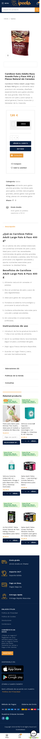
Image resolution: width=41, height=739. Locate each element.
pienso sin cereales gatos (21, 196)
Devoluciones (6, 620)
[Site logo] (21, 3)
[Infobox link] (20, 562)
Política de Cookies (9, 616)
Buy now (20, 149)
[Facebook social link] (13, 200)
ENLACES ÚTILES (8, 609)
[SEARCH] (37, 9)
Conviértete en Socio (8, 631)
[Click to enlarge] (7, 55)
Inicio (6, 19)
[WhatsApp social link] (15, 200)
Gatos (13, 19)
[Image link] (10, 709)
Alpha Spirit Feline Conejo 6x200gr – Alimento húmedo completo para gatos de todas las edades (29, 531)
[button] (33, 733)
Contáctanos (6, 624)
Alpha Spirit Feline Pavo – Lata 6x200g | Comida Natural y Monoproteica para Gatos (29, 480)
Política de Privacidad (10, 613)
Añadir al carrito (20, 143)
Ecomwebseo (20, 729)
